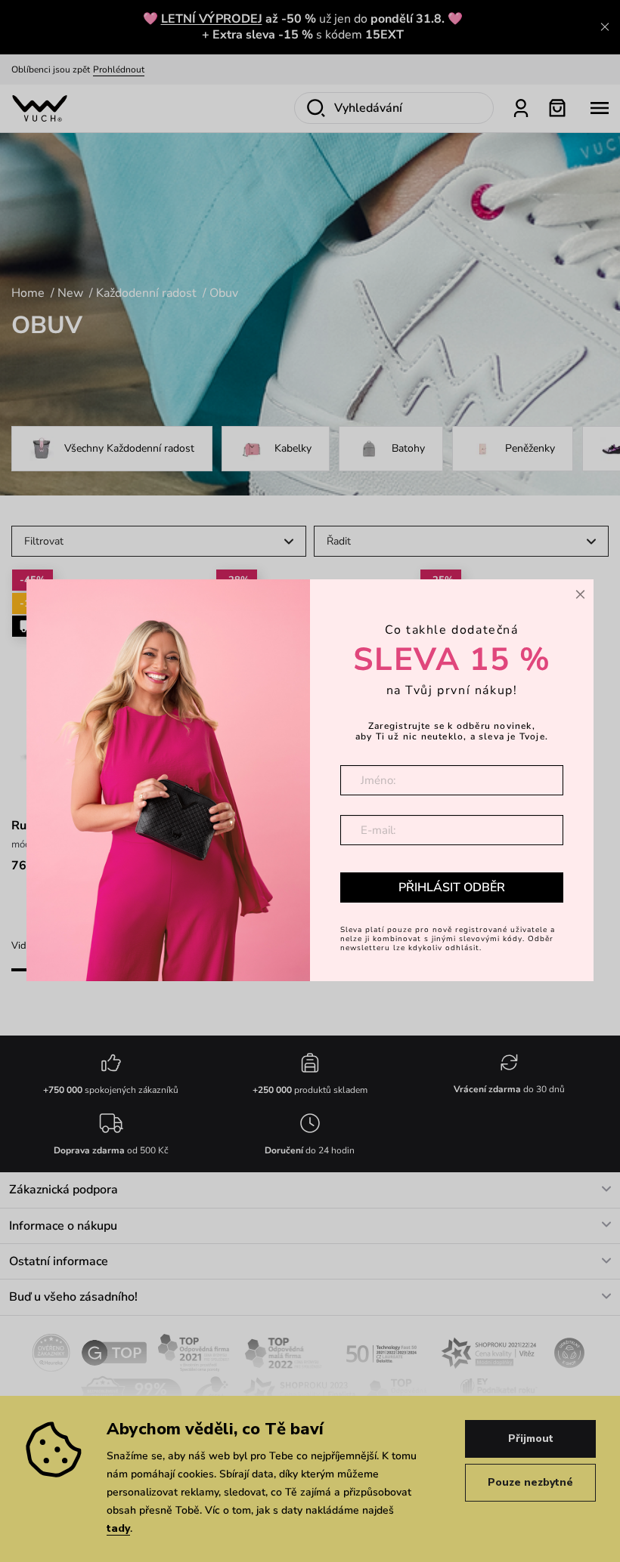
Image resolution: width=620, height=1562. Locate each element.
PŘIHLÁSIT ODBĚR (451, 887)
